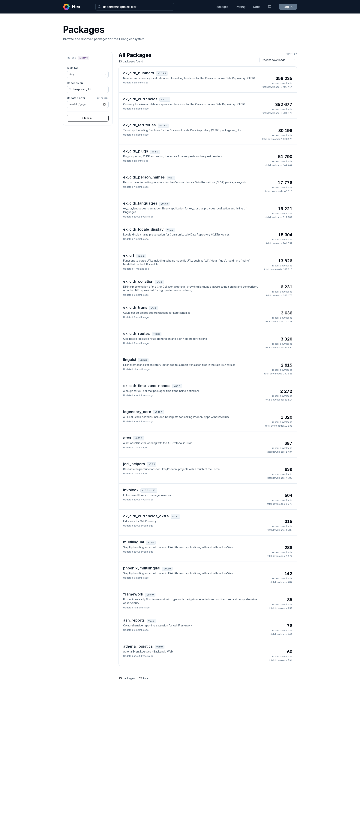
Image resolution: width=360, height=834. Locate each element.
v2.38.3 (162, 73)
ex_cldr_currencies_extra (146, 516)
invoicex (131, 490)
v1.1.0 (160, 281)
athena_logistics (138, 646)
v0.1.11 (151, 542)
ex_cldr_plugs (135, 151)
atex (127, 438)
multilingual (133, 542)
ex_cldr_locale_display (143, 229)
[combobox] (134, 6)
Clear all (87, 118)
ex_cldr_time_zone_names (146, 385)
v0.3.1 (151, 464)
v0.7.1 (175, 516)
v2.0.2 (141, 255)
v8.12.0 (158, 412)
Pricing (240, 7)
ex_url (128, 255)
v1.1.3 (154, 308)
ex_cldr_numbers (138, 73)
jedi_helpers (134, 464)
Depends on (75, 83)
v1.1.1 (170, 177)
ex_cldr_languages (140, 203)
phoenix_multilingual (141, 568)
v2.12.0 (163, 125)
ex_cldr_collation (138, 281)
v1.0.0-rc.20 (148, 490)
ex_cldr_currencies (140, 99)
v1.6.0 (156, 334)
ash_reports (134, 620)
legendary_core (137, 412)
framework (133, 594)
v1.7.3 (170, 229)
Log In (288, 7)
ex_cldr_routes (136, 333)
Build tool (73, 68)
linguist (129, 359)
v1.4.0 (155, 151)
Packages (221, 7)
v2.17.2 (165, 99)
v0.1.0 (177, 386)
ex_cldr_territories (139, 125)
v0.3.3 (164, 203)
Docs (256, 7)
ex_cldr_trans (135, 307)
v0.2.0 (167, 568)
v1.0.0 (159, 646)
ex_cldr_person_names (144, 177)
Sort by (291, 53)
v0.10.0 (138, 438)
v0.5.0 (143, 360)
